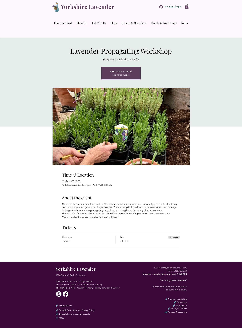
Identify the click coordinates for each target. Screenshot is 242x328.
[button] (187, 6)
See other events (121, 74)
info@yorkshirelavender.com (174, 267)
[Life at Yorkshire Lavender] (58, 294)
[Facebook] (65, 294)
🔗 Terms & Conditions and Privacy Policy (74, 310)
